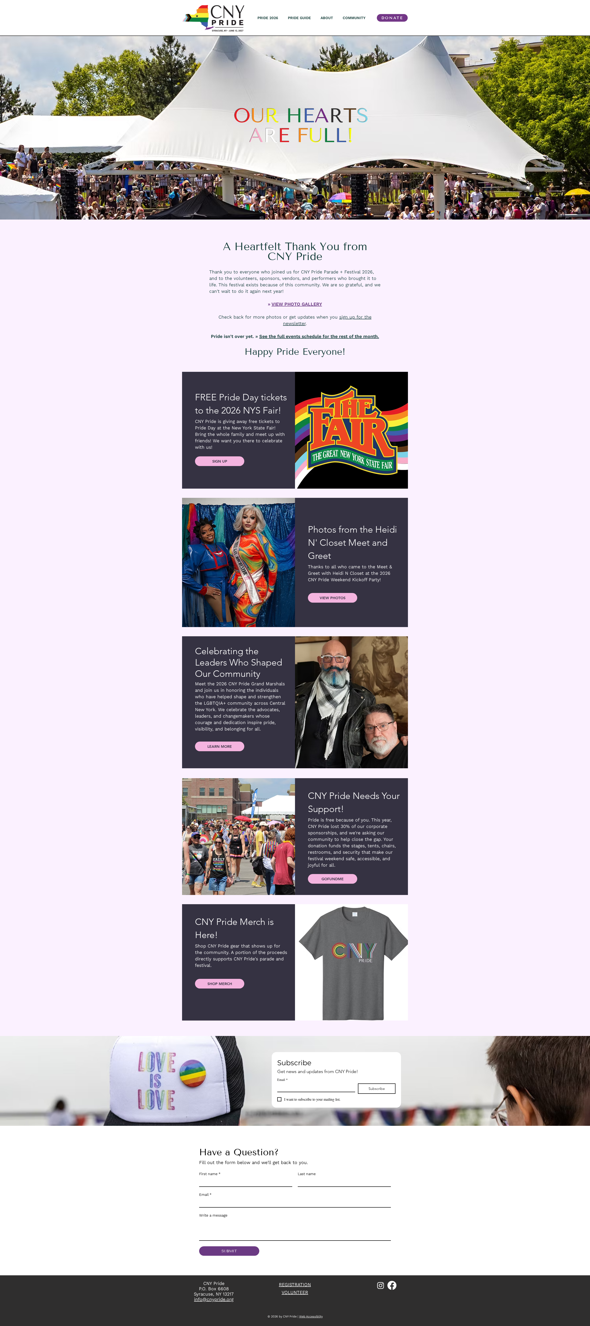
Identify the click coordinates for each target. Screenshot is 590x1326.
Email (282, 1080)
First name (210, 1174)
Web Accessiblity (311, 1316)
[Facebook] (391, 1285)
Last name (307, 1174)
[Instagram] (380, 1285)
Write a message (213, 1215)
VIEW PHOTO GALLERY (296, 304)
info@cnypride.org (213, 1299)
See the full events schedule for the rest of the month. (319, 336)
